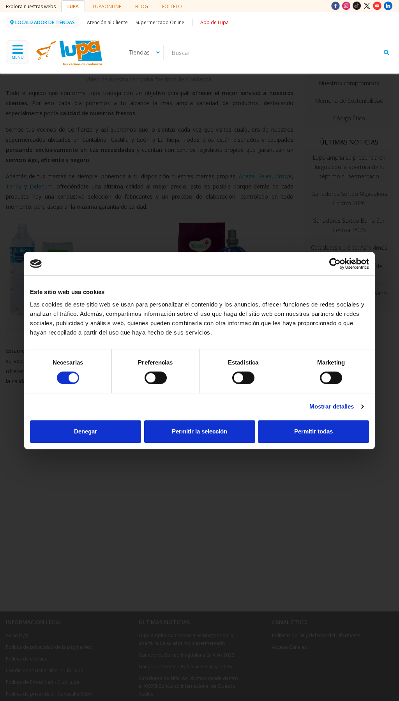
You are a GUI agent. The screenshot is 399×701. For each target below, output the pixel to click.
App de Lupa (214, 22)
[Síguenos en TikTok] (357, 5)
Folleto (172, 6)
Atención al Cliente (107, 22)
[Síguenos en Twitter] (367, 5)
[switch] (156, 378)
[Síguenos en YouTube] (378, 5)
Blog (141, 6)
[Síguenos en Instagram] (347, 5)
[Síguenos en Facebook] (336, 5)
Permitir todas (313, 431)
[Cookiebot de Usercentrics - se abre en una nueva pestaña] (335, 263)
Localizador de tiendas (45, 22)
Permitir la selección (199, 431)
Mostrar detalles (331, 406)
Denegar (85, 431)
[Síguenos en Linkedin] (388, 5)
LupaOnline (107, 6)
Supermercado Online (160, 22)
